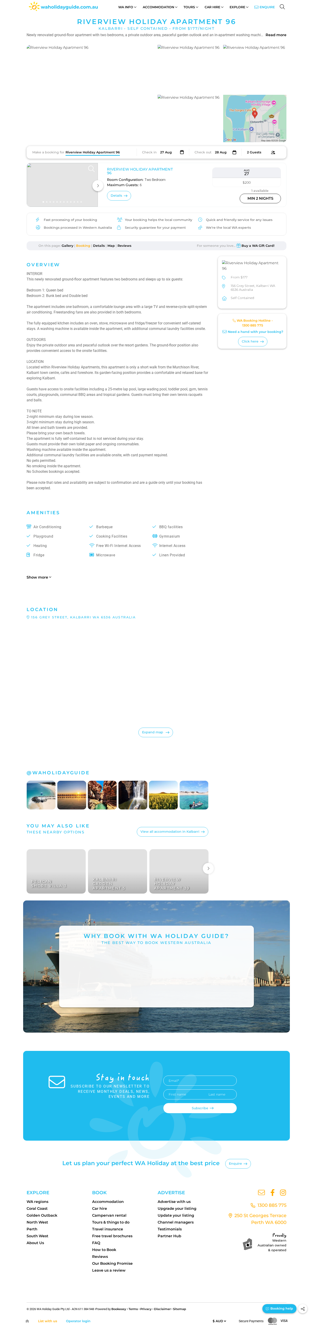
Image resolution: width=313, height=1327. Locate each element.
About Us (35, 1243)
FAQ (96, 1243)
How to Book (104, 1250)
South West (37, 1236)
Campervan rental (109, 1215)
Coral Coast (37, 1208)
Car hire (99, 1208)
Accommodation (158, 7)
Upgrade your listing (177, 1208)
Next (208, 868)
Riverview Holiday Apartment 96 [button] (140, 171)
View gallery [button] (131, 133)
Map (111, 246)
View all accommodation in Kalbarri (169, 831)
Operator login (78, 1321)
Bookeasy (118, 1309)
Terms (133, 1309)
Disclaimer (162, 1309)
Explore (237, 7)
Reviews (124, 246)
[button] (91, 93)
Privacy (146, 1309)
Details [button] (116, 195)
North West (37, 1222)
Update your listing (176, 1215)
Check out (203, 152)
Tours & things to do (110, 1222)
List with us (47, 1321)
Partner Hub (169, 1236)
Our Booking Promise (112, 1263)
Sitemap (179, 1309)
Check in (149, 152)
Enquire (267, 7)
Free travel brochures (112, 1236)
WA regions (37, 1201)
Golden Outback (42, 1215)
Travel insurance (107, 1229)
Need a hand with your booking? (255, 332)
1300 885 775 (252, 325)
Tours (189, 7)
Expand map (153, 732)
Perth (32, 1229)
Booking (83, 246)
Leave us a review (109, 1270)
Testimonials (170, 1229)
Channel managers (176, 1222)
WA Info (125, 7)
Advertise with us (174, 1201)
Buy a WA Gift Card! (258, 246)
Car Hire (212, 7)
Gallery (67, 246)
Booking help (281, 1308)
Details (99, 246)
